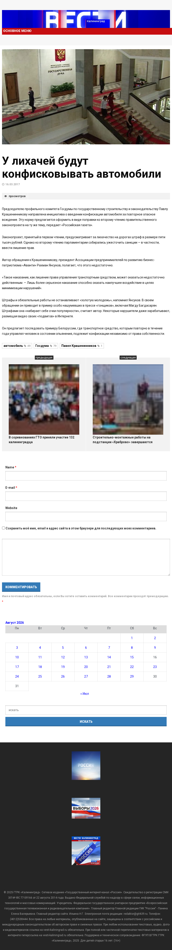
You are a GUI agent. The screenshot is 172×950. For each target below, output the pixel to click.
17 (17, 667)
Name (10, 467)
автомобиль (17, 346)
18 (40, 667)
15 (132, 657)
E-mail (11, 487)
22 (132, 667)
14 (109, 657)
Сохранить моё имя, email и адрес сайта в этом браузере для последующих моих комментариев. (81, 528)
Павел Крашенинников (81, 346)
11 (40, 657)
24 (17, 676)
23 (155, 667)
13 (86, 657)
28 (109, 676)
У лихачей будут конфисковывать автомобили (81, 167)
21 (109, 667)
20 (86, 667)
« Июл (84, 693)
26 (63, 676)
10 (17, 657)
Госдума (45, 346)
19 (63, 667)
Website (11, 508)
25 (40, 676)
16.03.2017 (12, 184)
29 (132, 676)
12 (63, 657)
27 (86, 676)
